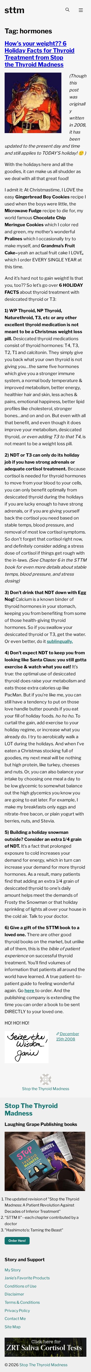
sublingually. (60, 641)
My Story (13, 1270)
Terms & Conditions (22, 1302)
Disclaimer (14, 1294)
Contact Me (15, 1318)
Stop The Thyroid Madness (43, 1365)
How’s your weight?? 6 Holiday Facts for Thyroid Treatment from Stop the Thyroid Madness (39, 54)
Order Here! (17, 1241)
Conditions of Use (20, 1286)
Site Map (13, 1327)
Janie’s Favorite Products (27, 1278)
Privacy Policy (17, 1310)
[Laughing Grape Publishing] (45, 1189)
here (30, 990)
